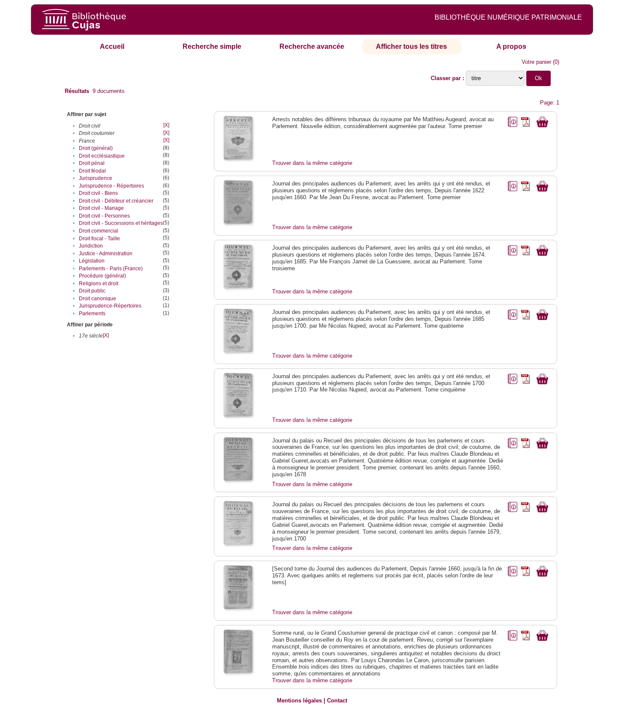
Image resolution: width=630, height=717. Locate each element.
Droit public (92, 291)
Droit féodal (92, 171)
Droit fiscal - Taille (99, 239)
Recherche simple (212, 46)
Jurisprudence (95, 178)
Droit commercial (98, 231)
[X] (166, 125)
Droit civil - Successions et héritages (121, 223)
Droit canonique (97, 299)
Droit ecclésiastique (102, 156)
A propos (511, 46)
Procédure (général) (102, 276)
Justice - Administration (105, 254)
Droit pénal (92, 163)
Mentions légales (299, 700)
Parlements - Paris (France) (111, 269)
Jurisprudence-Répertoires (110, 306)
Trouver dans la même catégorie (312, 163)
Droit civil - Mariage (101, 208)
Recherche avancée (311, 46)
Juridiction (91, 246)
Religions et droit (98, 284)
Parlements (92, 314)
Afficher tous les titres (411, 46)
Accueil (112, 46)
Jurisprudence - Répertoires (111, 186)
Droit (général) (96, 148)
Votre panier (536, 62)
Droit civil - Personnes (104, 216)
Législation (92, 261)
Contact (337, 700)
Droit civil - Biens (98, 193)
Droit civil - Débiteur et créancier (116, 201)
